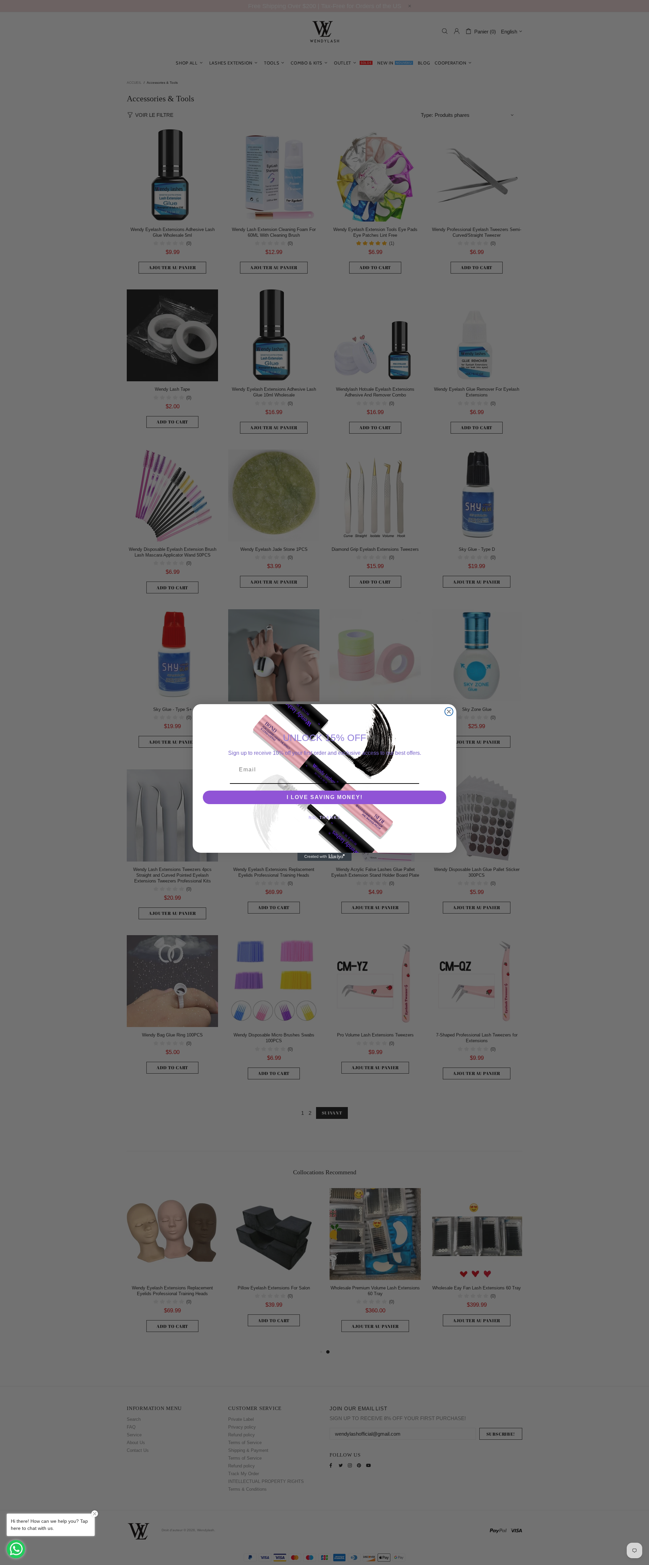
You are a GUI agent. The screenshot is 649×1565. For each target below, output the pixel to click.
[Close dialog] (449, 712)
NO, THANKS (325, 817)
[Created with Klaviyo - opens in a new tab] (324, 857)
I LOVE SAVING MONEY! (325, 797)
